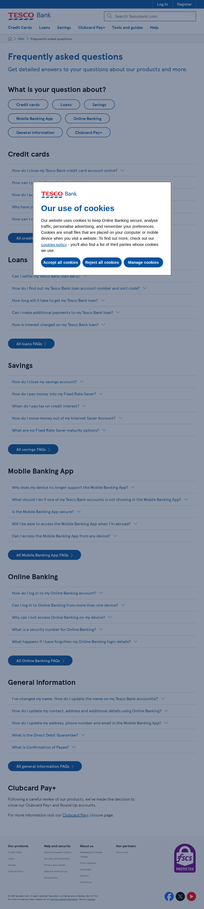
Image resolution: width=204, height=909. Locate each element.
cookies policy (54, 244)
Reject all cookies (102, 262)
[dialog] (102, 228)
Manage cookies (143, 262)
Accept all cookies (60, 262)
